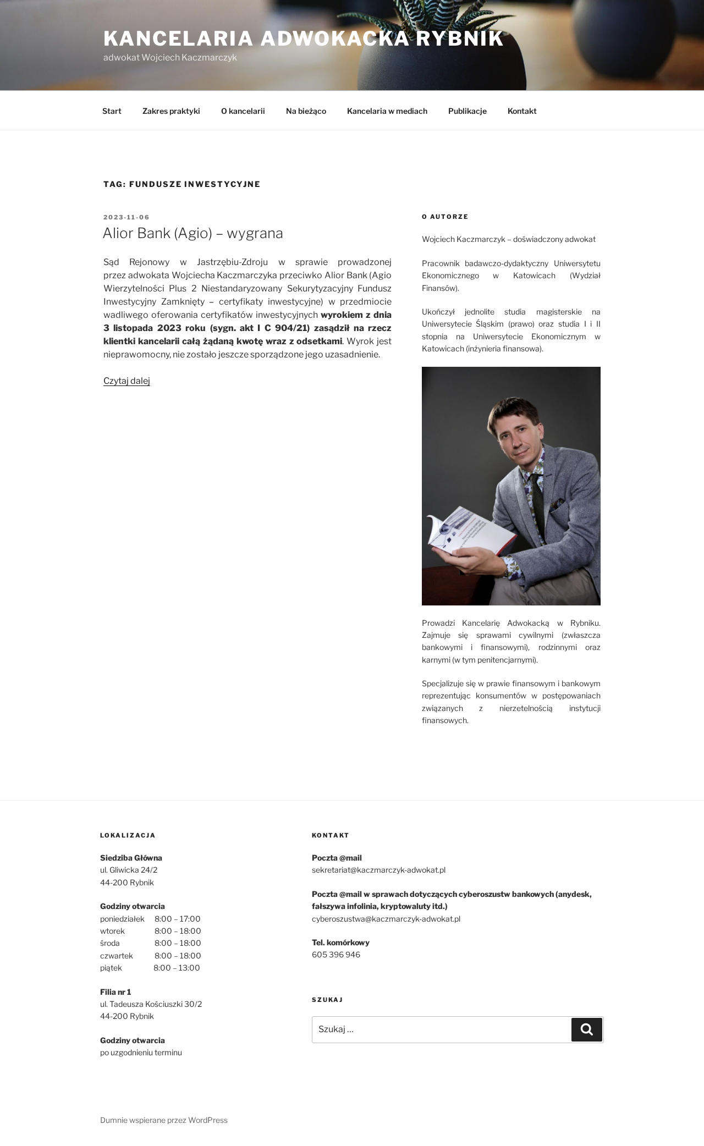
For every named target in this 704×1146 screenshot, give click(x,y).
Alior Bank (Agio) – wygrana (192, 232)
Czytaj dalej (126, 381)
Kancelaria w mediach (387, 110)
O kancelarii (243, 110)
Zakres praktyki (171, 110)
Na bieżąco (306, 110)
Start (112, 110)
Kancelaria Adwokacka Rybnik (304, 38)
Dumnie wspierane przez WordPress (164, 1120)
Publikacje (467, 110)
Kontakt (522, 110)
